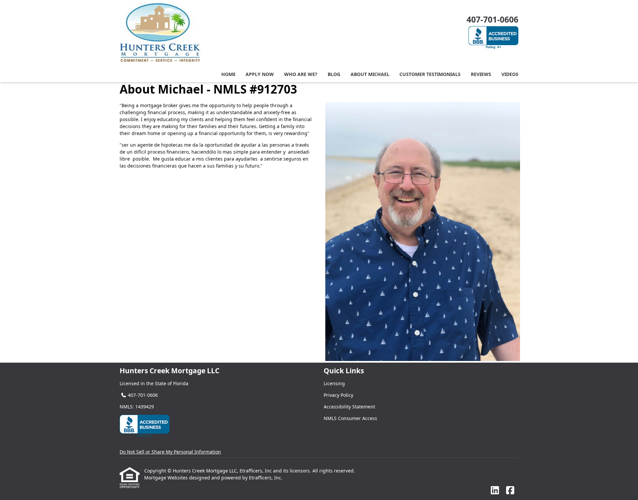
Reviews (481, 74)
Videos (509, 74)
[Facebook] (510, 490)
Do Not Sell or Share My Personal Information (170, 452)
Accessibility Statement (349, 406)
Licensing (334, 383)
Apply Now (260, 74)
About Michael (370, 74)
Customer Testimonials (430, 74)
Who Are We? (300, 74)
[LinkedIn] (495, 490)
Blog (334, 74)
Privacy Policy (338, 395)
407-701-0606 (492, 19)
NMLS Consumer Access (350, 418)
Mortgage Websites (166, 477)
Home (228, 74)
